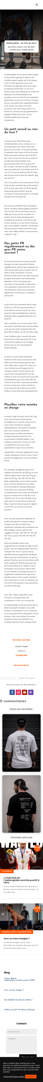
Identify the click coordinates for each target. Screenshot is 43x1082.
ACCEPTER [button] (31, 1076)
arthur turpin (17, 47)
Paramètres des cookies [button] (14, 1077)
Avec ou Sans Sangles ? (17, 938)
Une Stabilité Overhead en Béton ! (18, 1000)
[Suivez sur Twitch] (30, 692)
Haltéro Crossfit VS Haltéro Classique (19, 1010)
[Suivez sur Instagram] (18, 692)
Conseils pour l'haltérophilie (21, 50)
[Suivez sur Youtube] (24, 692)
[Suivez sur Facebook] (12, 692)
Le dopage (7, 871)
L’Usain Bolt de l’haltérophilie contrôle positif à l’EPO (21, 880)
